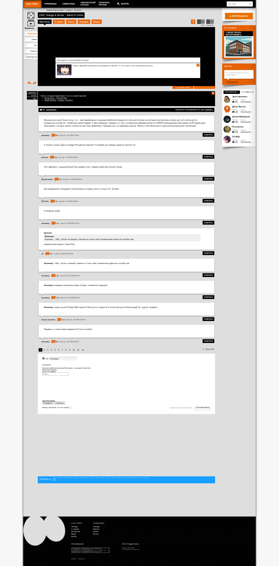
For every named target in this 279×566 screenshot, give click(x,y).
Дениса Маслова (128, 548)
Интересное (75, 531)
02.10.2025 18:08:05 (72, 201)
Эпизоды (74, 526)
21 (81, 478)
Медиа (96, 22)
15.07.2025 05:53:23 (73, 297)
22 (77, 478)
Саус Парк (32, 4)
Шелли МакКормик (241, 117)
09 (119, 478)
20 (84, 478)
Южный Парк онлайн (55, 10)
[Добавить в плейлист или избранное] (30, 23)
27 (61, 478)
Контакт (74, 536)
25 (68, 478)
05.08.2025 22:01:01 (73, 223)
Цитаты (228, 66)
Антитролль (237, 127)
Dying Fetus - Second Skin (55, 98)
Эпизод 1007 (232, 82)
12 (83, 350)
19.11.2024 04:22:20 (73, 341)
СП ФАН (236, 137)
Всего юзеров (247, 92)
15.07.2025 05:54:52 (73, 275)
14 (103, 478)
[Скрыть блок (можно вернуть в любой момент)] (213, 93)
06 (128, 478)
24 (71, 478)
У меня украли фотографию (234, 33)
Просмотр (45, 22)
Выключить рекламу (205, 87)
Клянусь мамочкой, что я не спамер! (55, 407)
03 (138, 478)
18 (90, 478)
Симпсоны (68, 4)
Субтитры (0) (31, 57)
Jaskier (34, 39)
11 (78, 350)
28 (58, 478)
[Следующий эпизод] (34, 83)
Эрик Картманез (239, 96)
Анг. (35, 45)
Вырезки (96, 529)
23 (74, 478)
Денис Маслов (239, 107)
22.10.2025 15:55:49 (71, 157)
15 (100, 478)
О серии (59, 22)
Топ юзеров (231, 92)
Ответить (208, 135)
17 (93, 478)
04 (135, 478)
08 (122, 478)
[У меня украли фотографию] (239, 56)
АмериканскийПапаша (88, 4)
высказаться (51, 109)
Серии (69, 10)
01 (144, 478)
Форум (125, 4)
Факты (71, 22)
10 (74, 350)
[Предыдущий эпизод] (29, 83)
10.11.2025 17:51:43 (73, 135)
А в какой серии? (183, 87)
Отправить (48, 403)
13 (106, 478)
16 (97, 478)
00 (148, 478)
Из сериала (230, 28)
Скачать (33, 51)
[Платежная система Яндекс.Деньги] (76, 550)
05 (132, 478)
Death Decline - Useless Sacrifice (58, 100)
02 (141, 478)
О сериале (75, 529)
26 (65, 478)
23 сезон (77, 10)
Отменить (59, 403)
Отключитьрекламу (104, 4)
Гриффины (50, 4)
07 (125, 478)
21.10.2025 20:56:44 (76, 179)
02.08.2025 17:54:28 (67, 253)
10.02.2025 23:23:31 (79, 319)
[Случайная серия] (30, 15)
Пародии (83, 22)
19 (87, 478)
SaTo (47, 201)
